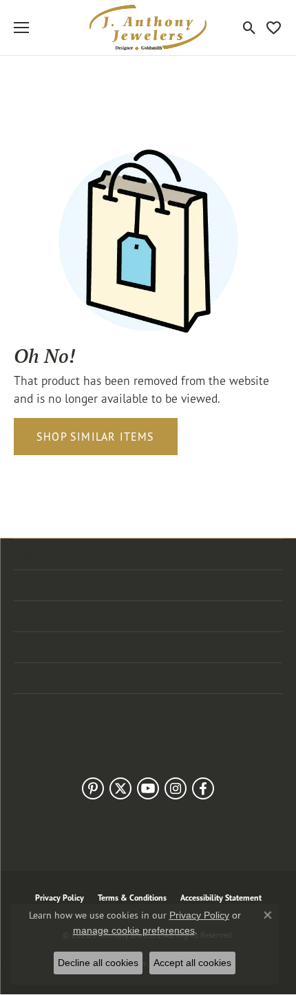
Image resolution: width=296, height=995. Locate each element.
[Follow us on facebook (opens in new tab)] (203, 788)
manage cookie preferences (134, 930)
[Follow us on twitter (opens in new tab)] (120, 788)
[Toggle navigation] (21, 27)
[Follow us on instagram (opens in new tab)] (176, 788)
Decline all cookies (98, 962)
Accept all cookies (192, 962)
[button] (249, 27)
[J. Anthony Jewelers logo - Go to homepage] (148, 27)
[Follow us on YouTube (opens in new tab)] (148, 788)
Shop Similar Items (95, 436)
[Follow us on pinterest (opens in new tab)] (93, 788)
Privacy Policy (199, 915)
